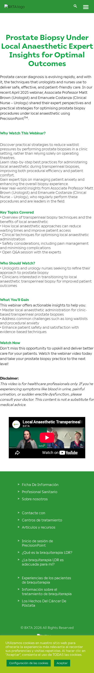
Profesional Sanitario (39, 491)
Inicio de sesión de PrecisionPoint (37, 543)
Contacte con (33, 513)
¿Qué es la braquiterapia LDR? (47, 552)
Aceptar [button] (62, 663)
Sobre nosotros (35, 499)
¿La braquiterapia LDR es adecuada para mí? (43, 561)
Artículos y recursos (38, 527)
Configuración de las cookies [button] (28, 663)
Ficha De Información (40, 484)
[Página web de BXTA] (14, 6)
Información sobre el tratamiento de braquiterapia (47, 591)
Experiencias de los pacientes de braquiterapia (46, 580)
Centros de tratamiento (42, 520)
